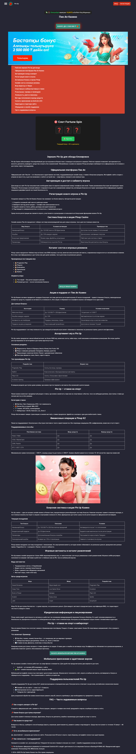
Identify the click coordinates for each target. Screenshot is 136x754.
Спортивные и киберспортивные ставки (29, 89)
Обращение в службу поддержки (27, 107)
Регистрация (125, 3)
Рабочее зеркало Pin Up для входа (27, 68)
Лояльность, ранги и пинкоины (26, 95)
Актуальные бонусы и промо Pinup (27, 80)
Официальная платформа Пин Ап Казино (29, 71)
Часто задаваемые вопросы (25, 110)
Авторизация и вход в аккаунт (26, 74)
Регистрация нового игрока (25, 77)
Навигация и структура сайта (25, 104)
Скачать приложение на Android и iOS (28, 101)
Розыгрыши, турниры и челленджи (27, 92)
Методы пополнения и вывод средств (29, 98)
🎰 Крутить (68, 139)
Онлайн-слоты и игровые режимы (27, 83)
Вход (116, 3)
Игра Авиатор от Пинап (23, 86)
